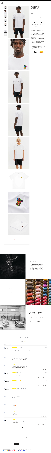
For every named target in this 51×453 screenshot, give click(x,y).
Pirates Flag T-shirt (17, 414)
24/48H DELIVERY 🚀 (36, 2)
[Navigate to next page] (29, 427)
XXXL (43, 17)
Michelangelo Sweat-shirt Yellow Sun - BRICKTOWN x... (21, 359)
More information (34, 55)
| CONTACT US (30, 449)
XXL (41, 17)
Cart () (48, 2)
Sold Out (38, 19)
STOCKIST (25, 2)
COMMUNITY (20, 2)
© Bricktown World (6, 449)
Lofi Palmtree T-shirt (18, 375)
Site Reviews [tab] (5, 344)
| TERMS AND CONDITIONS (12, 449)
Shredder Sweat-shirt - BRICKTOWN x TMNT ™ (20, 367)
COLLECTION (11, 2)
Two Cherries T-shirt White (18, 406)
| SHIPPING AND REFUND (19, 449)
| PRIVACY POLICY (25, 449)
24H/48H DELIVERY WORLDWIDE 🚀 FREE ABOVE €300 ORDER (13, 239)
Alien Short (17, 422)
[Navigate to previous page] (21, 427)
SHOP (6, 2)
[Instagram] (26, 437)
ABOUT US (15, 2)
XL (39, 17)
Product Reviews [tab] (10, 344)
